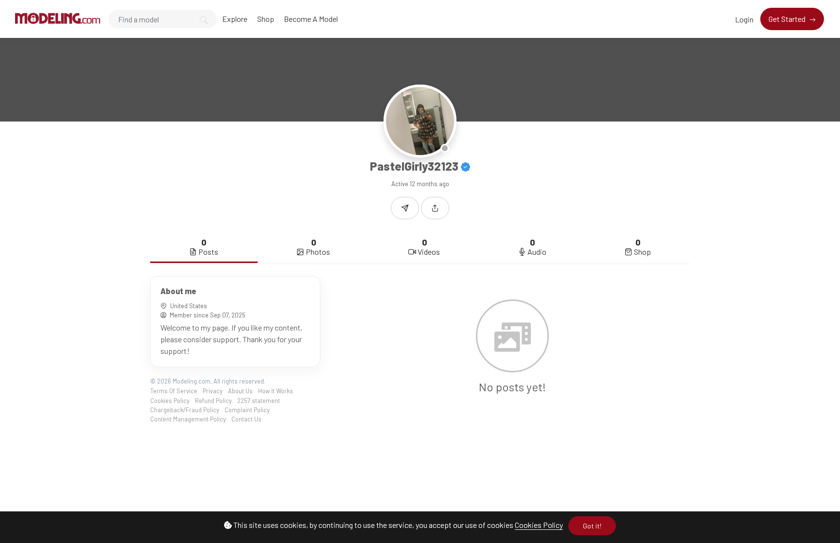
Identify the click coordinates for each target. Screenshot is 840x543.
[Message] (405, 208)
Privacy (213, 391)
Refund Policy (213, 400)
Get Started (788, 18)
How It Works (275, 391)
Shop (265, 18)
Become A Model (311, 18)
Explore (234, 18)
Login (744, 19)
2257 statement (258, 400)
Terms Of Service (173, 391)
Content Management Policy (188, 419)
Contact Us (246, 419)
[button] (435, 208)
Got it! (592, 526)
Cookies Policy (539, 524)
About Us (240, 391)
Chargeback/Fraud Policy (184, 410)
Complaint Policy (247, 410)
